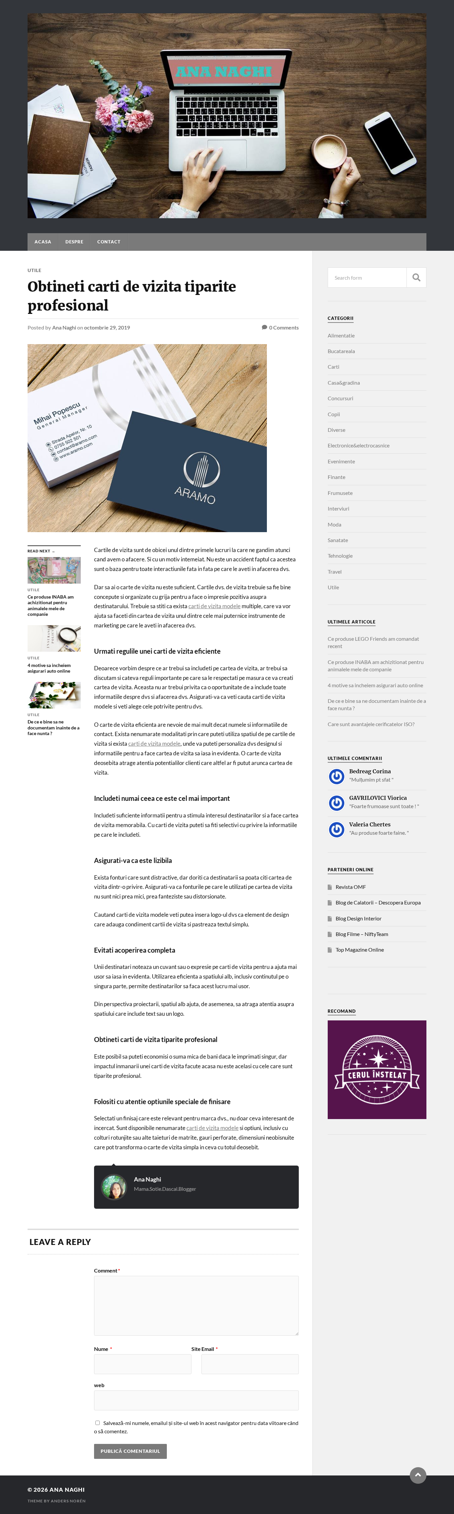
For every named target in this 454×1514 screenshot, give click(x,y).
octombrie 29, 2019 (107, 327)
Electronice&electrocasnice (359, 445)
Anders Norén (68, 1500)
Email (209, 1349)
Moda (334, 524)
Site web (147, 1367)
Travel (335, 571)
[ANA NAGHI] (227, 215)
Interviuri (338, 508)
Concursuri (340, 398)
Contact (109, 241)
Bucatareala (341, 351)
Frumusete (340, 493)
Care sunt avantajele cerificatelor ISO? (371, 724)
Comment (107, 1270)
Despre (74, 241)
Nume (103, 1349)
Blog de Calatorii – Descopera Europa (378, 902)
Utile (35, 270)
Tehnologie (340, 555)
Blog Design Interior (359, 918)
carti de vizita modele (214, 606)
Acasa (43, 241)
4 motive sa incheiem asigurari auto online (375, 685)
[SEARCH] (416, 277)
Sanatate (338, 540)
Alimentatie (341, 335)
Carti (333, 366)
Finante (336, 477)
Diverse (336, 429)
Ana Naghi (64, 327)
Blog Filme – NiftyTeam (362, 934)
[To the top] (418, 1475)
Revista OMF (351, 887)
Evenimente (341, 461)
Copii (334, 414)
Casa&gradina (344, 382)
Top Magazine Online (360, 949)
